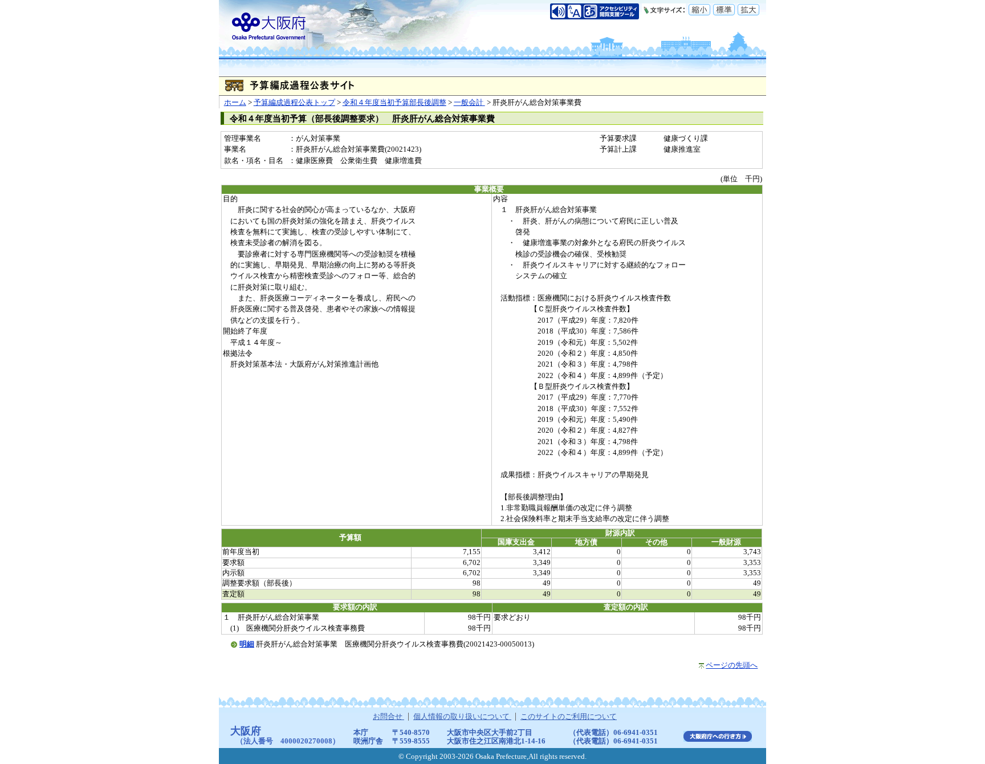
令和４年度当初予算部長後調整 (394, 103)
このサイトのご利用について (568, 717)
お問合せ (388, 717)
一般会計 (469, 103)
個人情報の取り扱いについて (462, 717)
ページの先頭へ (732, 665)
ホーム (235, 103)
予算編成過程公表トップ (294, 103)
